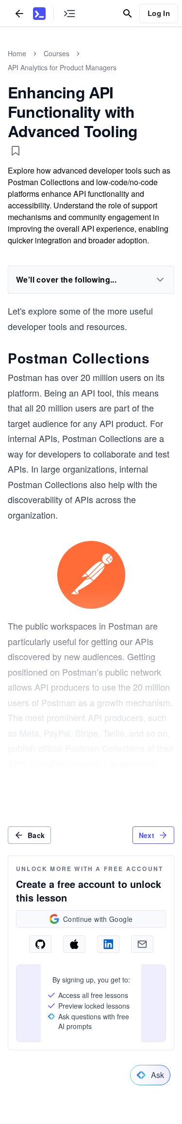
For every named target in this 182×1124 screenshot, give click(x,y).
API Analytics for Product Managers (62, 67)
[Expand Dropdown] (160, 279)
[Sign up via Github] (40, 944)
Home (17, 53)
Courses (56, 53)
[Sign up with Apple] (74, 944)
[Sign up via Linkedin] (108, 944)
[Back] (19, 13)
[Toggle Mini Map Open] (69, 13)
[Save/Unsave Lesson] (15, 150)
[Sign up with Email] (142, 944)
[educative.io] (39, 13)
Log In (159, 13)
